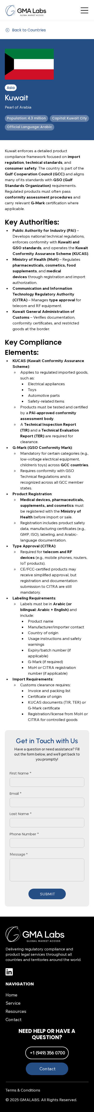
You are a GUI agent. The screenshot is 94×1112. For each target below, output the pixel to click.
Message (17, 854)
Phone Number (23, 834)
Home (11, 995)
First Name (19, 773)
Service (13, 1003)
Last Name (19, 814)
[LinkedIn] (34, 971)
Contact (13, 1019)
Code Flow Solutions (67, 1110)
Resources (16, 1011)
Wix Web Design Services (38, 1110)
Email (14, 793)
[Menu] (84, 10)
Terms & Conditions (23, 1090)
